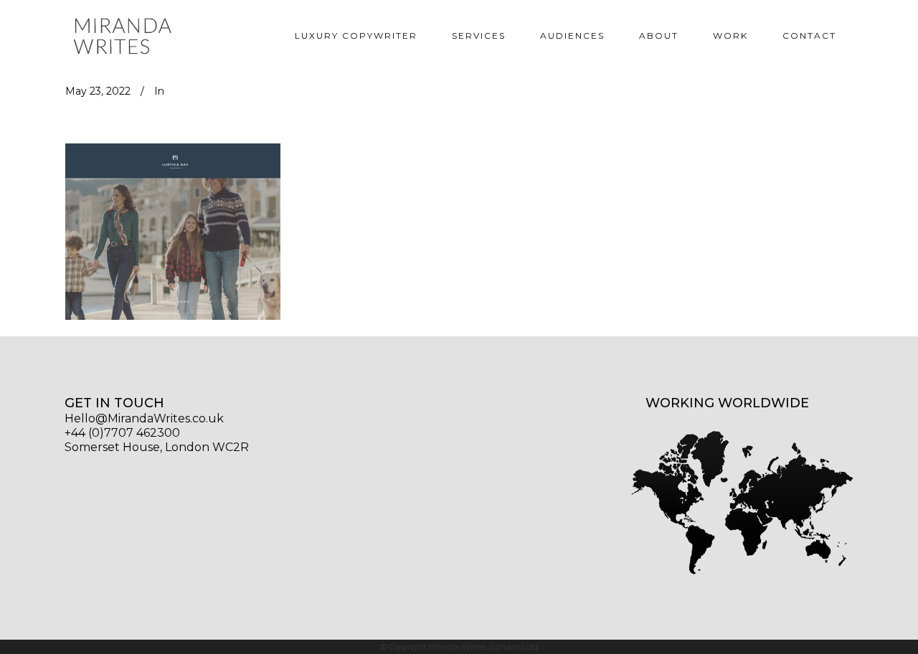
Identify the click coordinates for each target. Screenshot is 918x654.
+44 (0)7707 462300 (122, 433)
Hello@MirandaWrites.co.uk (144, 419)
